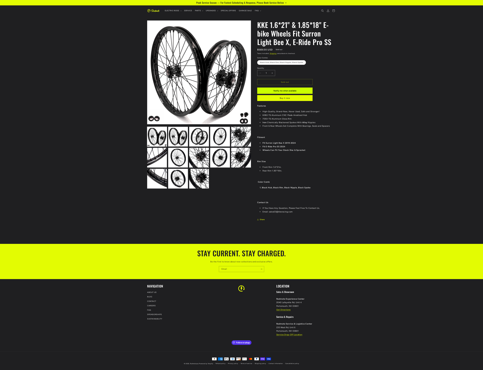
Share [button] (262, 220)
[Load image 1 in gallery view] (157, 137)
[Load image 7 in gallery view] (178, 158)
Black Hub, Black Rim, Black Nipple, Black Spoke (283, 63)
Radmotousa (194, 363)
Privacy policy (233, 363)
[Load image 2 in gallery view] (178, 137)
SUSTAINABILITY (154, 319)
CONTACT (151, 301)
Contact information (276, 363)
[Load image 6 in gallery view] (157, 158)
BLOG (149, 297)
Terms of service (246, 363)
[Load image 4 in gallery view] (220, 137)
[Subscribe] (261, 269)
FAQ (149, 310)
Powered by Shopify (206, 363)
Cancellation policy (292, 363)
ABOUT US (152, 292)
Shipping (273, 53)
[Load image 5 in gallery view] (241, 137)
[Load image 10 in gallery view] (241, 158)
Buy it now (285, 98)
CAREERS (151, 306)
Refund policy (220, 363)
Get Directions (283, 310)
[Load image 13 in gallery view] (199, 179)
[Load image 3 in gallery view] (199, 137)
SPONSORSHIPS (154, 315)
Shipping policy (260, 363)
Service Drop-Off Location (289, 335)
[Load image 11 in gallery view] (157, 179)
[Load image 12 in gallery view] (178, 179)
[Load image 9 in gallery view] (220, 158)
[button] (173, 10)
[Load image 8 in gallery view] (199, 158)
